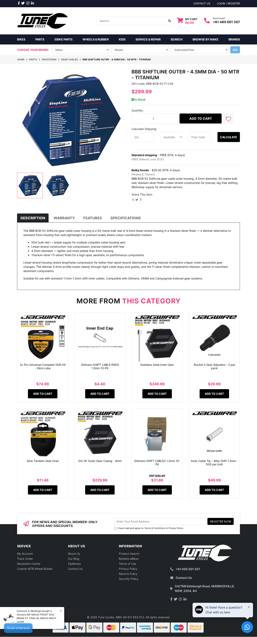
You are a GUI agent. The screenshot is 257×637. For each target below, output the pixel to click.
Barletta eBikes (129, 558)
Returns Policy (128, 573)
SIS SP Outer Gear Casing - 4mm (100, 461)
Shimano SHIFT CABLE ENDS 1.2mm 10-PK (100, 366)
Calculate (228, 137)
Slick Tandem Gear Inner (43, 461)
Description (32, 218)
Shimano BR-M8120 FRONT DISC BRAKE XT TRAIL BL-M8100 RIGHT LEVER (36, 618)
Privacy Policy (175, 528)
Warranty (64, 218)
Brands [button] (234, 39)
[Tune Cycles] (42, 20)
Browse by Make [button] (205, 39)
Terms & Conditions (154, 528)
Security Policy (128, 578)
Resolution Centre (28, 563)
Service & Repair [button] (148, 39)
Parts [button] (39, 39)
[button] (228, 118)
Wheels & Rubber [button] (96, 39)
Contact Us (75, 568)
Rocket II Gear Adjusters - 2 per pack (214, 366)
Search (176, 39)
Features (92, 218)
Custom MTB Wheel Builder (35, 568)
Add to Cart (200, 118)
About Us (74, 553)
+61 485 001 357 (226, 22)
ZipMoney (74, 563)
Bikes (21, 39)
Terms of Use (127, 563)
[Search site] (170, 20)
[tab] (33, 218)
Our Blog (73, 558)
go (235, 50)
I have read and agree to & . (150, 528)
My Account (25, 553)
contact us (201, 3)
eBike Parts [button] (63, 39)
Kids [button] (122, 39)
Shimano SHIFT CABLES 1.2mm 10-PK (157, 462)
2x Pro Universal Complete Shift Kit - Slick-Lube (43, 366)
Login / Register (228, 3)
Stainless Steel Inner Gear (157, 364)
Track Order (25, 558)
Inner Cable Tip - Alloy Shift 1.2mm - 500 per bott (214, 462)
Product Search (129, 553)
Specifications (125, 218)
